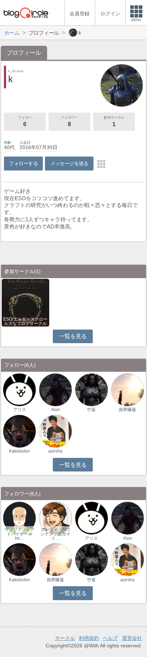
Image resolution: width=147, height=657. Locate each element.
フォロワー (69, 121)
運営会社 (132, 638)
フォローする (23, 163)
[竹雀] (91, 389)
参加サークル (113, 121)
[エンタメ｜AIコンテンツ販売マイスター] (55, 517)
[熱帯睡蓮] (127, 389)
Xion (55, 409)
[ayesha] (55, 431)
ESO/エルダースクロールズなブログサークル (25, 321)
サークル (65, 638)
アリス (19, 409)
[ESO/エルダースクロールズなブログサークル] (25, 302)
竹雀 (91, 409)
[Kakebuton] (19, 431)
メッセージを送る (69, 163)
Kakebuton (19, 451)
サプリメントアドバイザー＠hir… (20, 533)
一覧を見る (73, 336)
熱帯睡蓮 (127, 409)
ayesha (55, 451)
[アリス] (19, 389)
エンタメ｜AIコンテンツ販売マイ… (55, 533)
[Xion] (55, 389)
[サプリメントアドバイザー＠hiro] (19, 517)
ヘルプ (110, 638)
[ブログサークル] (25, 12)
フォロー (24, 121)
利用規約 (89, 638)
